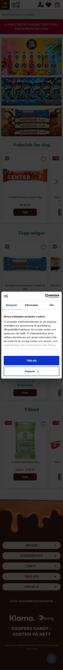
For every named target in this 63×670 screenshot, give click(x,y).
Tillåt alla (31, 360)
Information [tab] (31, 305)
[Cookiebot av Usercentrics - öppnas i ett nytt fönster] (45, 296)
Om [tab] (52, 305)
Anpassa (30, 371)
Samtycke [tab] (11, 305)
